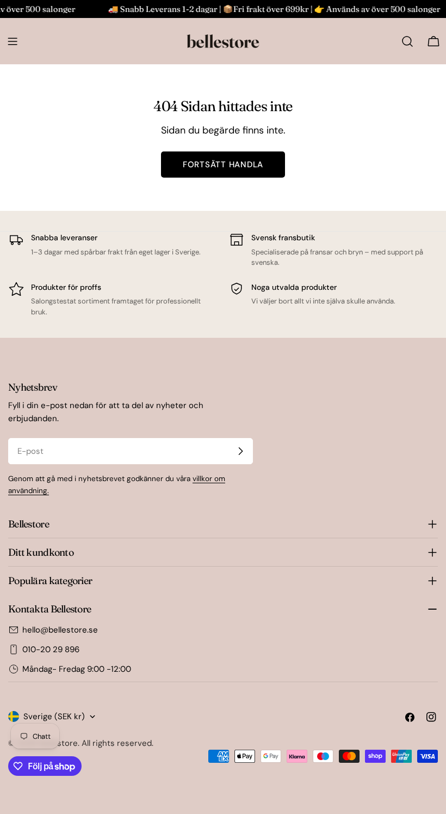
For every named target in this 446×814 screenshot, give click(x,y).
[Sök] (407, 41)
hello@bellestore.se (60, 629)
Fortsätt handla (223, 164)
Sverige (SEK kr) (54, 716)
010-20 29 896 (50, 649)
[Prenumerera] (240, 451)
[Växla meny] (12, 41)
